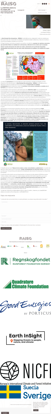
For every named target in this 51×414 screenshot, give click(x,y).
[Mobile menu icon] (49, 3)
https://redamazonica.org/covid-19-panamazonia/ (38, 99)
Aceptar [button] (36, 410)
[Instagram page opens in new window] (42, 4)
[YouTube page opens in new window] (46, 4)
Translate (45, 12)
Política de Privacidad (14, 404)
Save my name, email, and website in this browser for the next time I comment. (21, 225)
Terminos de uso (23, 404)
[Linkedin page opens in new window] (44, 4)
